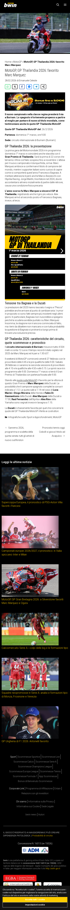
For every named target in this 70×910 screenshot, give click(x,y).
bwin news (31, 814)
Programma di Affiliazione (39, 788)
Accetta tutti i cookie (35, 899)
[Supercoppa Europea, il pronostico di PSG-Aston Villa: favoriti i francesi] (30, 499)
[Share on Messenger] (29, 86)
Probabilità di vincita (42, 835)
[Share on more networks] (43, 86)
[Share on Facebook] (22, 86)
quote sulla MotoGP (27, 380)
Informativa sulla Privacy (41, 801)
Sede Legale (48, 806)
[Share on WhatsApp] (7, 86)
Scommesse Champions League (35, 766)
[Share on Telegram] (36, 86)
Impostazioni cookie (35, 905)
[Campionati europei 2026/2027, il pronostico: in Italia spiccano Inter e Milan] (30, 547)
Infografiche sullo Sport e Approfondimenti (30, 417)
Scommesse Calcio (24, 761)
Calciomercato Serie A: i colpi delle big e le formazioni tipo (35, 647)
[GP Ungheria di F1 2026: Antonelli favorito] (30, 738)
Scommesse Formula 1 (25, 776)
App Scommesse (48, 776)
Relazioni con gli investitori (35, 793)
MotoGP (17, 62)
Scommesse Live (51, 756)
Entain (57, 788)
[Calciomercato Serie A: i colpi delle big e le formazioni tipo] (30, 644)
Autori (41, 814)
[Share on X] (15, 86)
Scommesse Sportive (29, 756)
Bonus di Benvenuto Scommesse (35, 781)
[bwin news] (11, 5)
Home (8, 62)
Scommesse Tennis (50, 771)
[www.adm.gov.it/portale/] (35, 852)
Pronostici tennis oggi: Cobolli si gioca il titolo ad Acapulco (52, 431)
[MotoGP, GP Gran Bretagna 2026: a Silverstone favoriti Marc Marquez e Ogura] (30, 596)
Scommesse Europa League (23, 771)
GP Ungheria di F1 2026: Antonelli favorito (25, 741)
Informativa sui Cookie (28, 806)
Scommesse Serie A (46, 761)
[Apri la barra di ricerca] (58, 5)
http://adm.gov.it (53, 868)
